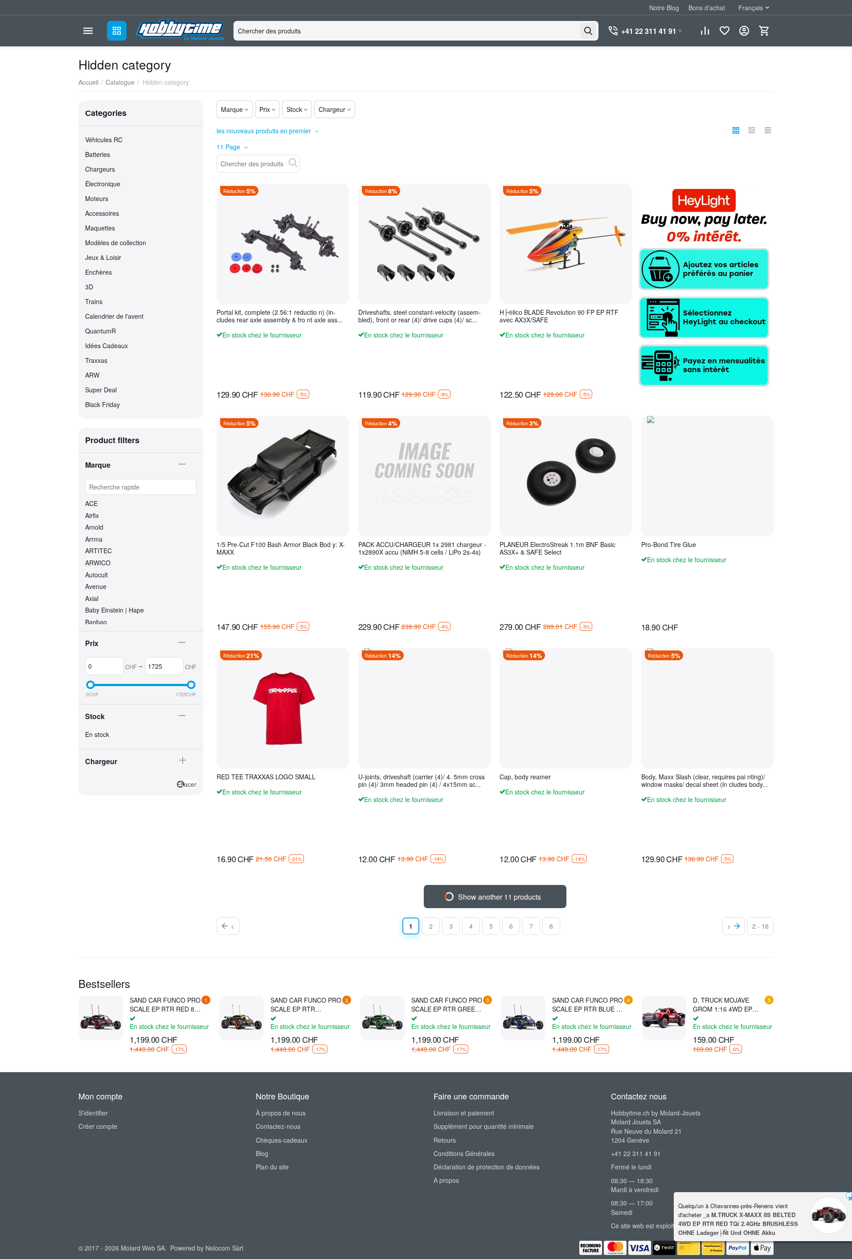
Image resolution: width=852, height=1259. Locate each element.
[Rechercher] (588, 31)
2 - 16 (760, 926)
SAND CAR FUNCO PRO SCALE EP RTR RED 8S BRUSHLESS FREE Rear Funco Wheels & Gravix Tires (165, 1004)
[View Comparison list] (705, 31)
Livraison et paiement (464, 1112)
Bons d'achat (706, 7)
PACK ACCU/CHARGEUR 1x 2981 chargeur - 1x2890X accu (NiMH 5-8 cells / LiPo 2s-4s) (422, 548)
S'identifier (93, 1112)
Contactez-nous (278, 1126)
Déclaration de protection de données (487, 1166)
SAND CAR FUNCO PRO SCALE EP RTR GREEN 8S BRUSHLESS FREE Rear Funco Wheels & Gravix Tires (446, 1004)
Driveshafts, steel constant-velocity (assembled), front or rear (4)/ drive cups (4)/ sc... (419, 316)
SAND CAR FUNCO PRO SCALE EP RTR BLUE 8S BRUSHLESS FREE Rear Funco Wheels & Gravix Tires (588, 1004)
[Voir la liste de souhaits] (724, 31)
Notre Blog (664, 7)
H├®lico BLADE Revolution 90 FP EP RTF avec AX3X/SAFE (559, 316)
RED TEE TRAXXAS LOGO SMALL (266, 777)
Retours (445, 1140)
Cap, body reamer (525, 777)
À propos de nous (281, 1112)
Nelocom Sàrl (224, 1247)
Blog (262, 1153)
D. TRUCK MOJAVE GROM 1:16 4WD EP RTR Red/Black (722, 1004)
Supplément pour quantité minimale (484, 1126)
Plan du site (272, 1166)
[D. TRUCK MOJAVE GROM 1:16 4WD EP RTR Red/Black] (664, 1018)
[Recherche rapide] (293, 163)
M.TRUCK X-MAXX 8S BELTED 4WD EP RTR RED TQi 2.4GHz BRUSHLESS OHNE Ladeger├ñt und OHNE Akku (738, 1223)
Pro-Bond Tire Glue (668, 544)
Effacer (187, 784)
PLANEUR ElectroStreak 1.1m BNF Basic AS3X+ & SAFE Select (557, 548)
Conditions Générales (464, 1153)
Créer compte (97, 1126)
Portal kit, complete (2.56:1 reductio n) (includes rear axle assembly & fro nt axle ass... (280, 316)
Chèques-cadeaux (281, 1140)
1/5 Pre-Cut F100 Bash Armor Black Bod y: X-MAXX (281, 548)
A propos (446, 1180)
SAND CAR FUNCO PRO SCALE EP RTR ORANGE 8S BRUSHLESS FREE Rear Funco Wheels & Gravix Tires (305, 1004)
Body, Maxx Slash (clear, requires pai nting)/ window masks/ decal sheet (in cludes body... (704, 780)
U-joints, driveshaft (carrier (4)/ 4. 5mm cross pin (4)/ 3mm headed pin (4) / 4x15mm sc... (421, 780)
